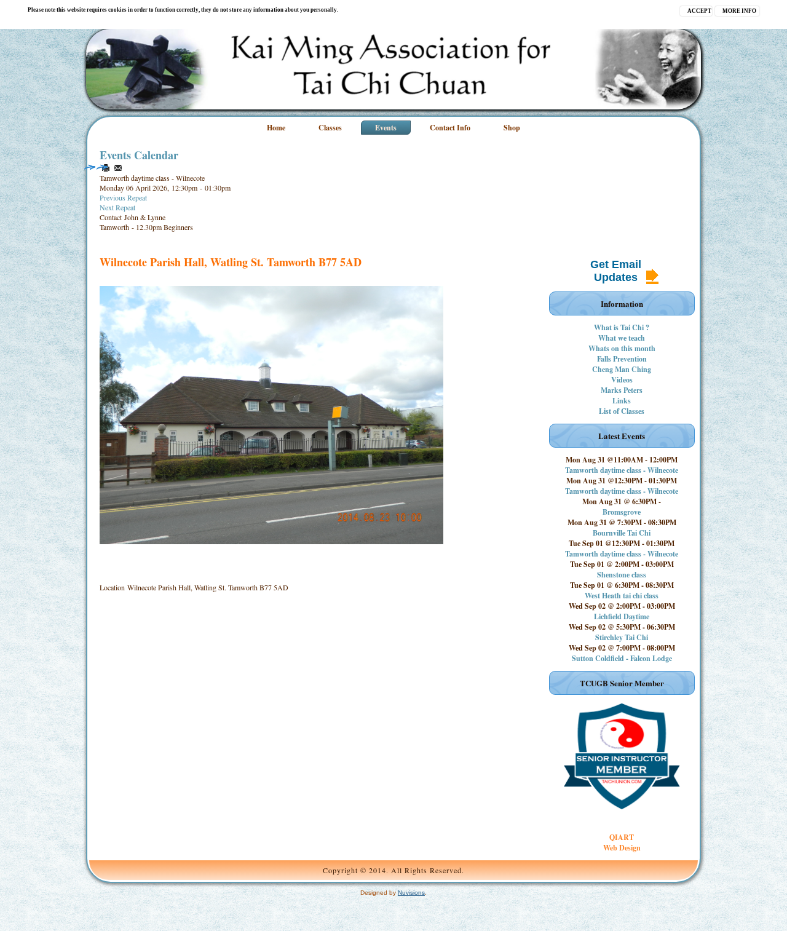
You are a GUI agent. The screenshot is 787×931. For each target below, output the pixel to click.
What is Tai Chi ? (621, 327)
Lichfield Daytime (621, 616)
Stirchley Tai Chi (621, 637)
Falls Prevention (622, 359)
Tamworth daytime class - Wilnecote (621, 470)
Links (621, 400)
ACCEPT (699, 11)
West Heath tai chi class (621, 595)
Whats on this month (621, 348)
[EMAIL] (118, 168)
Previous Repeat (123, 197)
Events (386, 127)
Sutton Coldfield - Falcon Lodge (622, 658)
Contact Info (450, 127)
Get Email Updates (615, 270)
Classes (330, 127)
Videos (622, 379)
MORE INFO (739, 11)
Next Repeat (117, 207)
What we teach (621, 338)
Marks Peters (622, 390)
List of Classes (621, 411)
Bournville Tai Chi (622, 533)
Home (276, 127)
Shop (512, 127)
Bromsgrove (622, 512)
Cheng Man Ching (621, 369)
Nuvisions (411, 892)
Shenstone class (621, 574)
